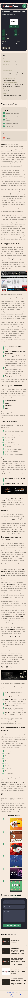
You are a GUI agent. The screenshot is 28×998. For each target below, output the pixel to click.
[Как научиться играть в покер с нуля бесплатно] (16, 849)
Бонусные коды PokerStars (15, 941)
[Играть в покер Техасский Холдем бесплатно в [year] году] (16, 873)
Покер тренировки (14, 996)
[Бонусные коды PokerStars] (6, 941)
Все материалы (19, 994)
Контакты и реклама (10, 994)
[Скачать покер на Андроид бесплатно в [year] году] (16, 824)
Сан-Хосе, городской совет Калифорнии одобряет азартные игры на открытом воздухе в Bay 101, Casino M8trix (18, 961)
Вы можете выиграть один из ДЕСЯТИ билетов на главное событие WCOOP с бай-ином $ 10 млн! (18, 982)
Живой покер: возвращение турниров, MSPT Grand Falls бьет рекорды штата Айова (17, 951)
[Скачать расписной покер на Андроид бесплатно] (16, 836)
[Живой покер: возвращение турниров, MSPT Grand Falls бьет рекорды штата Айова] (6, 951)
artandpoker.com (10, 992)
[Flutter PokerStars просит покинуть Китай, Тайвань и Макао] (6, 971)
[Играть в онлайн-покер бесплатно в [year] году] (16, 886)
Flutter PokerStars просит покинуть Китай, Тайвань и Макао (18, 971)
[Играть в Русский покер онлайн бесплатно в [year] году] (16, 861)
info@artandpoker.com (22, 1)
